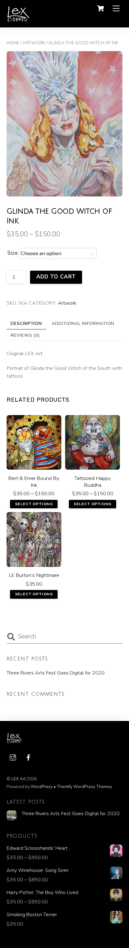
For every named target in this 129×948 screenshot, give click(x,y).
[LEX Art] (18, 20)
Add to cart (56, 276)
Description (26, 323)
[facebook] (28, 756)
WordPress (42, 787)
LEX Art (18, 779)
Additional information (83, 323)
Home (13, 43)
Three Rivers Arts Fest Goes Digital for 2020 (56, 673)
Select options (34, 503)
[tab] (26, 324)
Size (12, 253)
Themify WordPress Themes (84, 787)
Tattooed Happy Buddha (92, 482)
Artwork (34, 43)
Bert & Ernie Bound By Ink (33, 482)
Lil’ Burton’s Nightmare (34, 575)
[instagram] (13, 756)
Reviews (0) (25, 335)
